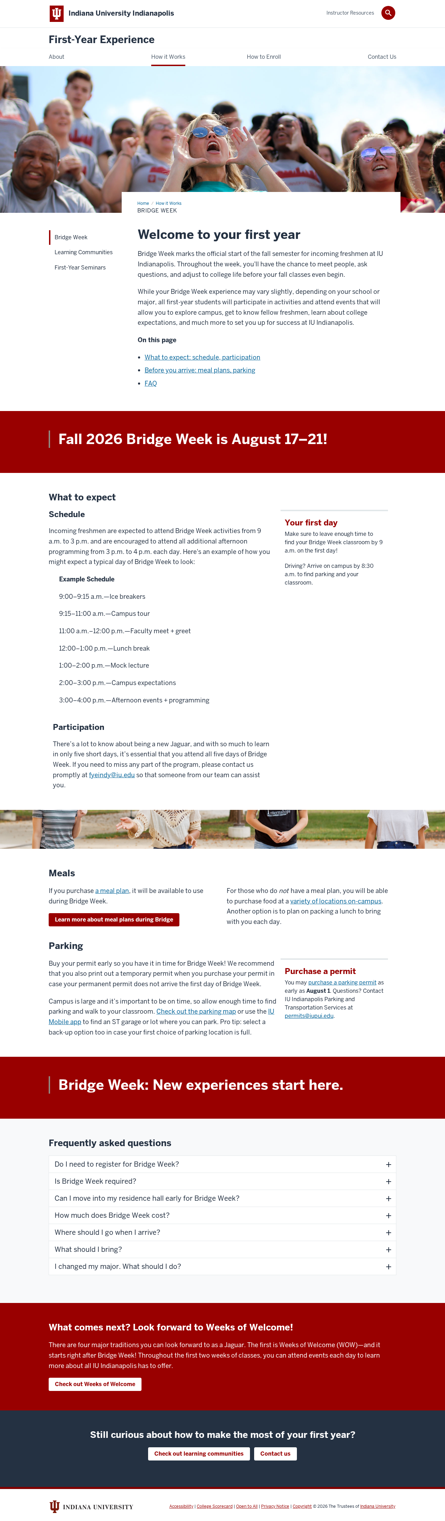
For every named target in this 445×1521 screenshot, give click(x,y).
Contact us (275, 1453)
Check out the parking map (196, 1011)
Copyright (302, 1506)
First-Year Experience (102, 40)
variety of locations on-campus (335, 901)
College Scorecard (215, 1506)
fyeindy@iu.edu (112, 775)
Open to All (247, 1506)
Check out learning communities (199, 1453)
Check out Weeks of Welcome (95, 1384)
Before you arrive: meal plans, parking (200, 370)
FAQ (151, 383)
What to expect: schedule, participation (202, 357)
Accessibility (181, 1506)
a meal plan (112, 891)
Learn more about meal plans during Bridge (114, 919)
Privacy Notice (275, 1506)
